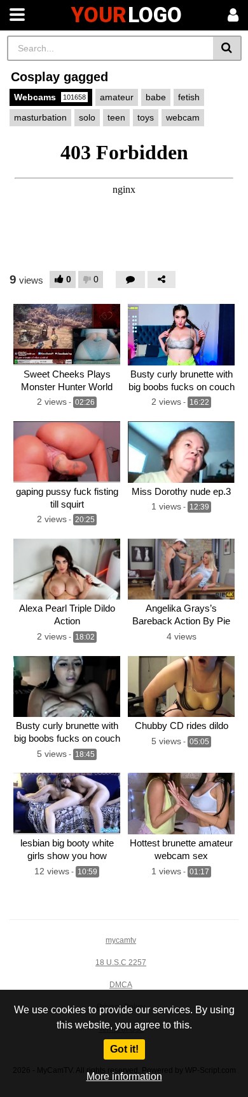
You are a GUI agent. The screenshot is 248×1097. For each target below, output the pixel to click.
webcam (183, 117)
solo (87, 117)
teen (116, 117)
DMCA (120, 984)
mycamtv (121, 940)
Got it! (124, 1049)
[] (227, 48)
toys (145, 117)
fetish (189, 97)
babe (156, 97)
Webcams (50, 97)
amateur (117, 97)
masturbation (40, 117)
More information (124, 1076)
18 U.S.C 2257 (120, 962)
